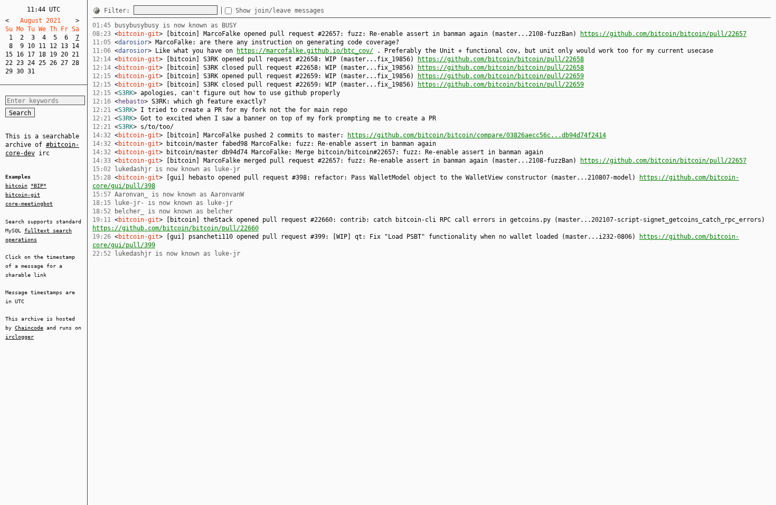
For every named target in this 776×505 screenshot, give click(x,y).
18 (42, 54)
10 (31, 46)
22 (9, 63)
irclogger (19, 337)
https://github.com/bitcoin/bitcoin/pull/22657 (663, 34)
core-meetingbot (29, 204)
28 (75, 63)
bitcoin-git (22, 195)
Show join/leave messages (279, 10)
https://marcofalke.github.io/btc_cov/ (304, 50)
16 (20, 54)
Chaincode (29, 328)
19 (53, 54)
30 (20, 71)
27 (64, 63)
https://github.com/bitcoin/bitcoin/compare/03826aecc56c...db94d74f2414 (476, 135)
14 (75, 46)
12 (53, 46)
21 (75, 54)
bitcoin (16, 186)
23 (20, 63)
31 (31, 71)
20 (64, 54)
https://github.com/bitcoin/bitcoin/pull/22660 (175, 228)
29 (9, 71)
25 (42, 63)
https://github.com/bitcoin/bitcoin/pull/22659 (501, 76)
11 (42, 46)
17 (31, 54)
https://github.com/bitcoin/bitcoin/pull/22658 (501, 59)
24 (31, 63)
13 (64, 46)
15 (9, 54)
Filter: (119, 10)
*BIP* (38, 186)
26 (53, 63)
